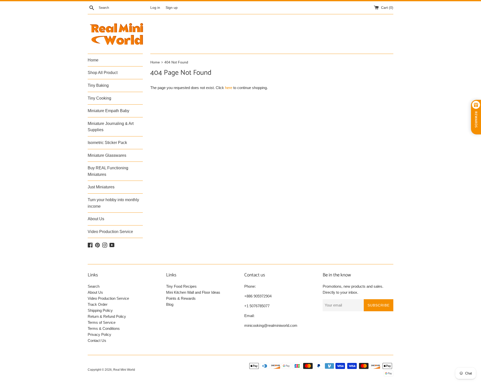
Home (93, 60)
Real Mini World (124, 369)
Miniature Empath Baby (108, 111)
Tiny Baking (98, 85)
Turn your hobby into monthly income (113, 203)
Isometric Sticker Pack (107, 142)
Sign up (172, 8)
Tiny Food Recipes (181, 286)
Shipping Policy (100, 310)
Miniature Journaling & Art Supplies (111, 126)
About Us (96, 219)
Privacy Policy (99, 334)
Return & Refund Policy (107, 316)
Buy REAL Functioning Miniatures (108, 171)
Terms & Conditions (104, 328)
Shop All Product (102, 72)
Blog (169, 304)
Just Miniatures (101, 187)
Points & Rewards (181, 298)
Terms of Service (101, 322)
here (228, 88)
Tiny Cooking (99, 98)
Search (93, 286)
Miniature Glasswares (107, 155)
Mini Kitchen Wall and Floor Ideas (193, 292)
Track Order (97, 304)
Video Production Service (110, 231)
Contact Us (97, 340)
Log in (155, 8)
